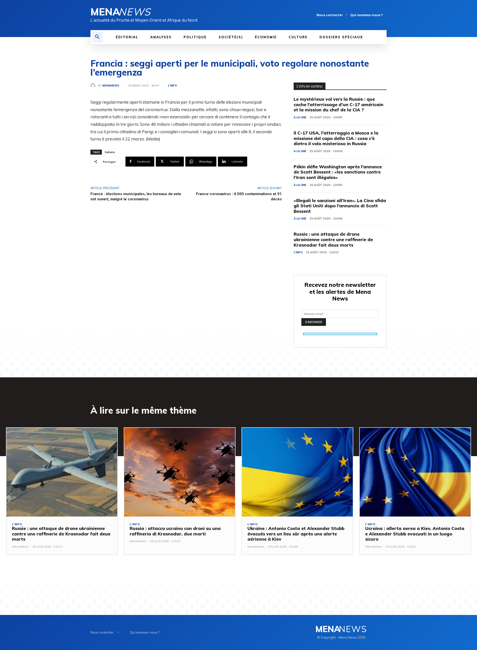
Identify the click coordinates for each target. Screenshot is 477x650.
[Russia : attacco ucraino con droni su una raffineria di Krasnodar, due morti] (179, 472)
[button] (97, 37)
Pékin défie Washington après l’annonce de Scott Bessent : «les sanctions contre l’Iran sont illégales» (338, 172)
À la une (300, 117)
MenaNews (110, 85)
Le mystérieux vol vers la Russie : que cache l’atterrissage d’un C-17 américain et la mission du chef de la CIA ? (338, 104)
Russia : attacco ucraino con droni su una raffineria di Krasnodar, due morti (175, 531)
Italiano (110, 152)
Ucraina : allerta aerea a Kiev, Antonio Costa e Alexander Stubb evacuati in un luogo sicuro (414, 533)
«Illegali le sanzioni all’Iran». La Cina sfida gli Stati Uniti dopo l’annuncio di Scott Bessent (340, 206)
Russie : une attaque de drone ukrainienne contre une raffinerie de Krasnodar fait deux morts (333, 239)
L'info (172, 85)
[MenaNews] (94, 85)
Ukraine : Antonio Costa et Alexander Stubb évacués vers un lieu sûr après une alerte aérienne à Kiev (295, 533)
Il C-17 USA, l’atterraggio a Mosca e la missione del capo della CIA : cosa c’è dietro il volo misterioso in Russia (336, 138)
